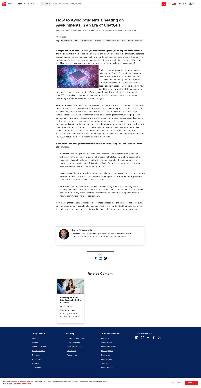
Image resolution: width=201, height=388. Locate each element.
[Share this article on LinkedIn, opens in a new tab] (100, 258)
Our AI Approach (107, 351)
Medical (31, 4)
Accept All (191, 382)
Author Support (106, 342)
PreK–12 (11, 4)
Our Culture (36, 359)
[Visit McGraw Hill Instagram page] (142, 337)
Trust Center (36, 367)
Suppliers (104, 363)
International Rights (108, 346)
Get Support (71, 351)
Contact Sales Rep (73, 342)
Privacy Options (177, 382)
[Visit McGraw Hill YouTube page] (148, 337)
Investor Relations (38, 351)
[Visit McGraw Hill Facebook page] (153, 337)
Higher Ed (21, 4)
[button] (182, 3)
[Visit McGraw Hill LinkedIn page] (136, 337)
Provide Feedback (108, 367)
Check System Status (74, 346)
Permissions (105, 355)
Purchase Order (107, 359)
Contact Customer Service (76, 338)
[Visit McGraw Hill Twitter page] (159, 337)
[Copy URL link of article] (105, 258)
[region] (100, 383)
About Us (35, 338)
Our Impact (36, 363)
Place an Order (72, 355)
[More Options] (197, 3)
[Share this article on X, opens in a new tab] (95, 258)
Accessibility (105, 338)
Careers (35, 342)
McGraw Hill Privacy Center (22, 384)
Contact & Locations (39, 346)
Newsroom (36, 355)
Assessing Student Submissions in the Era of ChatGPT (70, 300)
